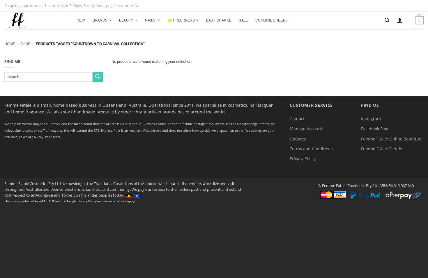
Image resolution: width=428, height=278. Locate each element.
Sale (243, 20)
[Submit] (97, 77)
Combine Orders (271, 20)
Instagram (371, 119)
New (81, 20)
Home (9, 44)
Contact (297, 119)
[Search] (387, 20)
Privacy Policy (303, 158)
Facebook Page (375, 128)
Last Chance (218, 20)
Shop (25, 44)
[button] (400, 20)
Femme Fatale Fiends (381, 149)
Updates (298, 139)
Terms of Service (114, 201)
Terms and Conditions (311, 149)
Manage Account (306, 128)
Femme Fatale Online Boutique (391, 139)
